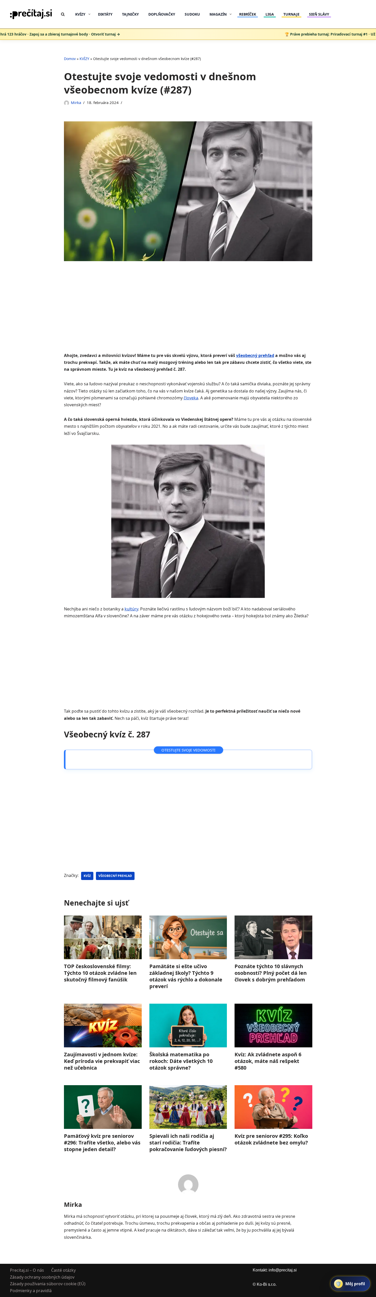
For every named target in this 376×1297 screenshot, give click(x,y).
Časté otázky (63, 1270)
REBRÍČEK (247, 14)
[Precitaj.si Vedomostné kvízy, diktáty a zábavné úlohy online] (31, 14)
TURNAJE (291, 14)
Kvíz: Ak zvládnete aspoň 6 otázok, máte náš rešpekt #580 (268, 1061)
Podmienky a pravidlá (31, 1290)
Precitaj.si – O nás (27, 1270)
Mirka (76, 102)
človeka (191, 398)
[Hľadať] (63, 14)
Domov (70, 58)
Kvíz (87, 876)
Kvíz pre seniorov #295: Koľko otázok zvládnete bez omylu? (271, 1139)
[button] (89, 14)
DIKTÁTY (105, 14)
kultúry (131, 609)
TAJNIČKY (130, 14)
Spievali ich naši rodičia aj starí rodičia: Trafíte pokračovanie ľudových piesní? (188, 1142)
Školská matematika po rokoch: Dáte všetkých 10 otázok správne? (180, 1061)
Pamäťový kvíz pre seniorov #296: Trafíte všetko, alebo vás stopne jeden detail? (102, 1142)
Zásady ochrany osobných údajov (42, 1277)
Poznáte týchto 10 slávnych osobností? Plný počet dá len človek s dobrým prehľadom (271, 973)
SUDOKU (192, 14)
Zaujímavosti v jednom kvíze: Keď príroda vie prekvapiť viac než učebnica (102, 1061)
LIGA (270, 14)
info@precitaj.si (283, 1270)
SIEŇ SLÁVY (319, 14)
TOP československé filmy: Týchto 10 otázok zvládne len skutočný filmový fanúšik (100, 973)
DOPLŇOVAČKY (161, 14)
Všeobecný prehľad (115, 876)
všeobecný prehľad (255, 355)
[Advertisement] (188, 314)
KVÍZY (84, 58)
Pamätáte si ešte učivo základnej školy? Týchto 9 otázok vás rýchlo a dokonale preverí (185, 976)
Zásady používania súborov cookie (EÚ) (47, 1284)
